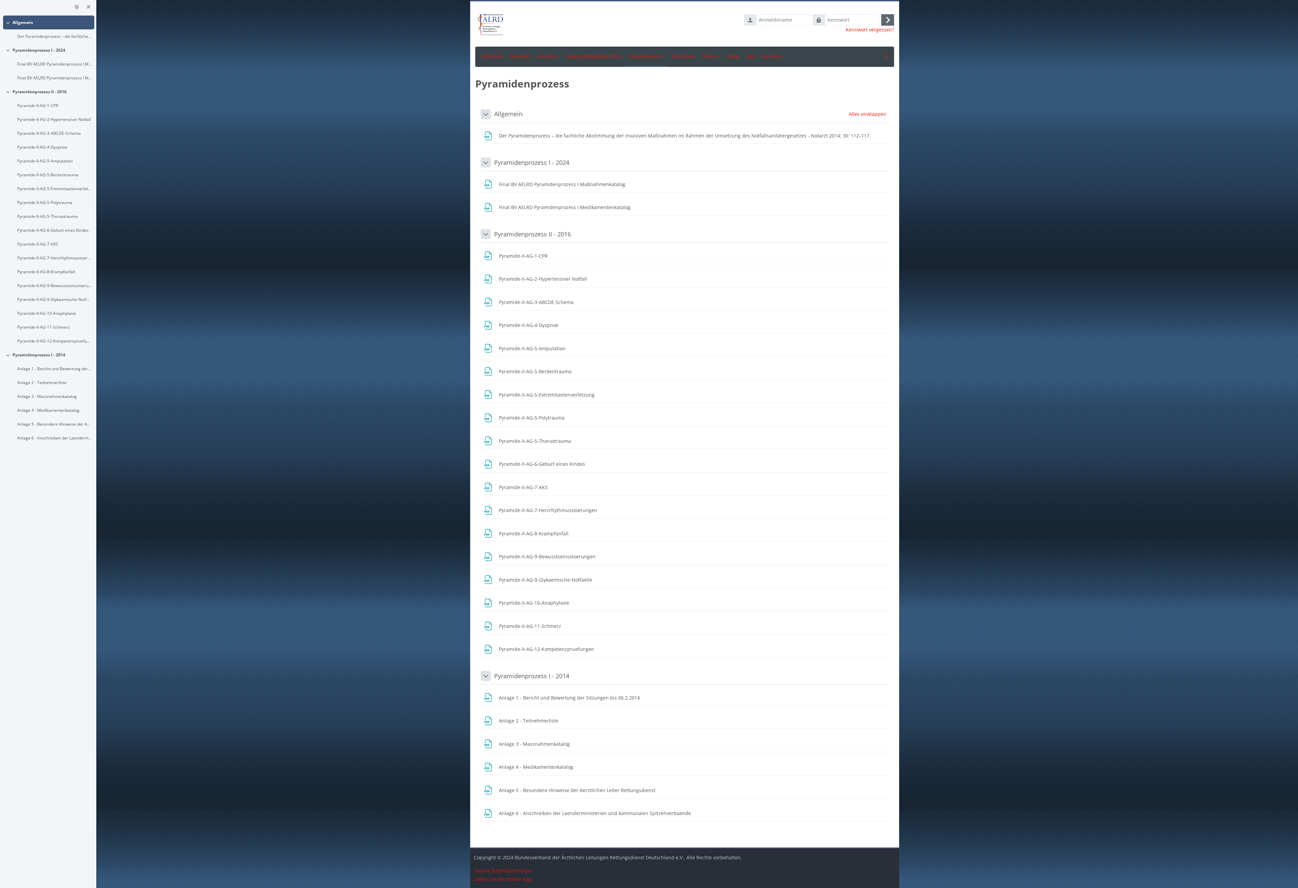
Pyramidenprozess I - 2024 (39, 50)
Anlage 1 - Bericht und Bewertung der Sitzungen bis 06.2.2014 (54, 369)
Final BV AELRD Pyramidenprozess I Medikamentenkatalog (54, 78)
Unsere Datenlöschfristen (503, 870)
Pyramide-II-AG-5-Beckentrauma (47, 175)
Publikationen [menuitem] (644, 56)
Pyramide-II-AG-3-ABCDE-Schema (49, 133)
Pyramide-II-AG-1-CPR (37, 105)
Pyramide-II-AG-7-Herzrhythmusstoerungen (54, 258)
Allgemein (23, 22)
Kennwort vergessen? (870, 30)
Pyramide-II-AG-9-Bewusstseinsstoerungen (54, 285)
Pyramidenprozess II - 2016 (40, 92)
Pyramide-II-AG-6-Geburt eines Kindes (53, 230)
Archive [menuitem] (770, 56)
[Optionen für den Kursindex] (76, 6)
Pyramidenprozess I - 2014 (39, 355)
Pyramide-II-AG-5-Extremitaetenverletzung (54, 189)
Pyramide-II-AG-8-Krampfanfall (46, 272)
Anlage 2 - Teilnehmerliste (42, 382)
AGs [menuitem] (750, 56)
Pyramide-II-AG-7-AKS (37, 244)
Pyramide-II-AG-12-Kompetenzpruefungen (54, 341)
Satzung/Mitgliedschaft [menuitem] (592, 56)
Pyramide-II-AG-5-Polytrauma (44, 202)
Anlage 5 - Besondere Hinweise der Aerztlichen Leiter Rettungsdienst (54, 424)
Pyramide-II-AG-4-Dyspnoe (42, 147)
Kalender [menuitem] (520, 56)
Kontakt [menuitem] (545, 56)
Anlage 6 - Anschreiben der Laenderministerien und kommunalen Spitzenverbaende (54, 438)
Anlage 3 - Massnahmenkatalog (47, 396)
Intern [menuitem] (709, 56)
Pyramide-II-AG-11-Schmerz (43, 327)
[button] (486, 114)
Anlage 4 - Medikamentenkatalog (48, 410)
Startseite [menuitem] (492, 56)
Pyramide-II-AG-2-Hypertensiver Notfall (54, 119)
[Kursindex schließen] (88, 6)
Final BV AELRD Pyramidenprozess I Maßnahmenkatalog (54, 64)
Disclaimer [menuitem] (683, 56)
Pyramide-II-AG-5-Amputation (45, 161)
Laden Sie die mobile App (503, 879)
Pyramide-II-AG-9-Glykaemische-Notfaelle (54, 299)
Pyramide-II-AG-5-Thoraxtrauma (47, 216)
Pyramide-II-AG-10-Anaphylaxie (46, 313)
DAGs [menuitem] (733, 56)
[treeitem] (48, 29)
